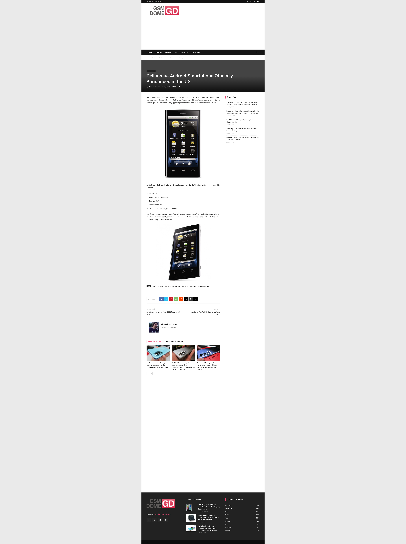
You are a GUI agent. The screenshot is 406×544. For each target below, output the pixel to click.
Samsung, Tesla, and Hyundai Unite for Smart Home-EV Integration (241, 130)
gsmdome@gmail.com (163, 514)
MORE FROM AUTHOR (174, 341)
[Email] (186, 299)
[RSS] (250, 1)
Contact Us (195, 53)
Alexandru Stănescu (154, 86)
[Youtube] (257, 1)
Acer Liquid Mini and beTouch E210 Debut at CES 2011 (163, 313)
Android (168, 53)
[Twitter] (254, 1)
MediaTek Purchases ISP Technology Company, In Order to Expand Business (208, 518)
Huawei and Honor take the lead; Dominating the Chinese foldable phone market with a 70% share (242, 112)
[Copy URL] (195, 299)
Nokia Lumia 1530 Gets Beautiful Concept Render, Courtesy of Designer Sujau (207, 528)
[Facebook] (247, 1)
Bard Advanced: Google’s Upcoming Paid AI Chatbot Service (240, 121)
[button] (256, 53)
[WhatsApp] (176, 299)
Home (150, 53)
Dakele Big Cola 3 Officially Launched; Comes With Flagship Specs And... (209, 507)
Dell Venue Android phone (172, 286)
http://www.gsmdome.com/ (169, 327)
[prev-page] (148, 373)
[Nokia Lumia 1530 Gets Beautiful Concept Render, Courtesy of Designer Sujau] (191, 528)
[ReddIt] (181, 299)
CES (154, 286)
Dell (154, 71)
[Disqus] (183, 406)
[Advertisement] (203, 34)
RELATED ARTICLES (156, 341)
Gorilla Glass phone (203, 286)
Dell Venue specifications (189, 286)
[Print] (191, 299)
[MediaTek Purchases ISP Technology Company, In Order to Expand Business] (191, 518)
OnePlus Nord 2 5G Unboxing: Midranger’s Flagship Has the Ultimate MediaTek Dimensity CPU (157, 365)
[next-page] (151, 373)
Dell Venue (160, 286)
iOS (176, 53)
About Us (184, 53)
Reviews (159, 53)
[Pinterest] (171, 299)
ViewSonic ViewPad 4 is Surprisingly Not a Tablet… (205, 313)
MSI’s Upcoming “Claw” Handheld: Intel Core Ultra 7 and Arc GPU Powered (242, 138)
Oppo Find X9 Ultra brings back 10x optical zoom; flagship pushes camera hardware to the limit (242, 103)
